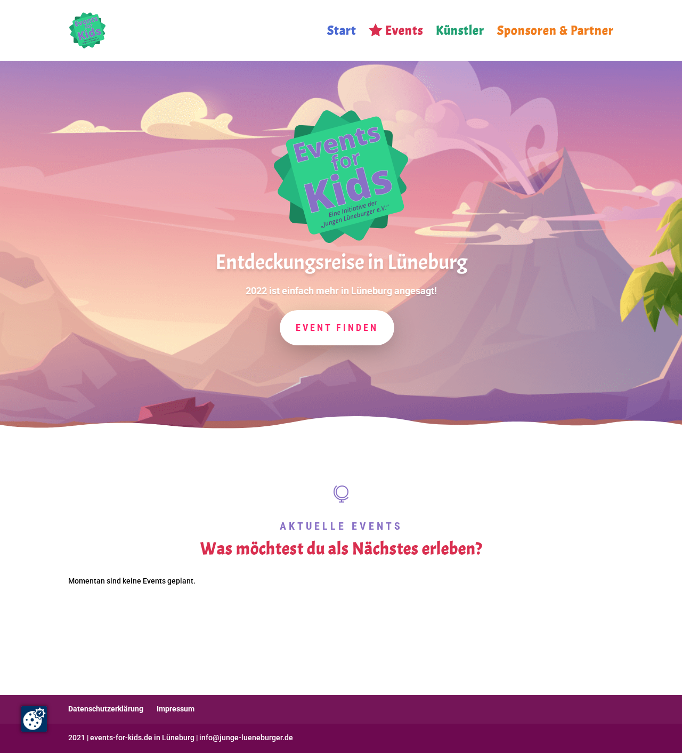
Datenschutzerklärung (105, 709)
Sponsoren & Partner (555, 32)
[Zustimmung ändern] (34, 719)
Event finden (337, 327)
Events (404, 32)
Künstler (460, 32)
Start (341, 32)
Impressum (175, 709)
